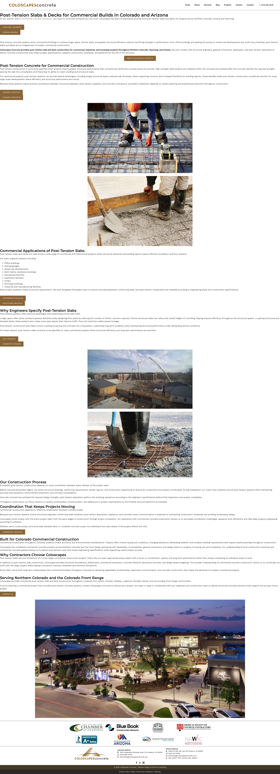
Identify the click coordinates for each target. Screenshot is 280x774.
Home (187, 5)
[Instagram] (140, 763)
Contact (250, 5)
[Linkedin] (143, 763)
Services (207, 5)
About (197, 5)
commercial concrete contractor (36, 19)
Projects (227, 5)
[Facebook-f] (136, 763)
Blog (218, 5)
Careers (239, 5)
